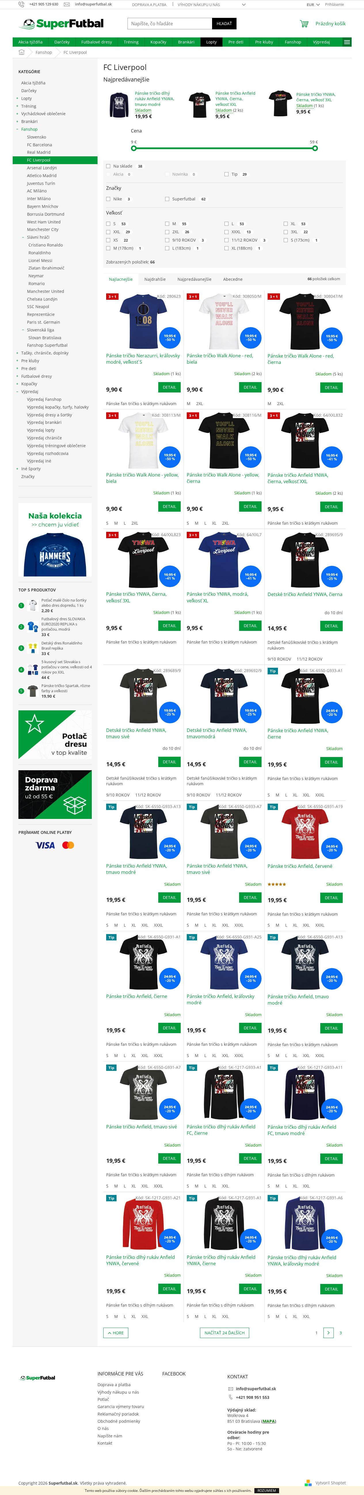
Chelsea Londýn (42, 299)
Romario (36, 283)
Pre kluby (30, 360)
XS (120, 240)
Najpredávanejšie (194, 279)
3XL (299, 231)
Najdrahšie (155, 279)
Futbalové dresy (36, 376)
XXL (121, 231)
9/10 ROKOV (188, 240)
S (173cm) (304, 240)
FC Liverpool (38, 160)
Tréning (28, 106)
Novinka (183, 174)
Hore (118, 1332)
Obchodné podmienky (119, 1421)
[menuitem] (30, 42)
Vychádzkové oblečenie (43, 113)
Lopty (26, 98)
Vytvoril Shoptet (331, 1482)
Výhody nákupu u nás (199, 4)
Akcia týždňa (33, 83)
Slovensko (36, 137)
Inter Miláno (39, 198)
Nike (121, 199)
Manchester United (45, 291)
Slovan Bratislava (44, 337)
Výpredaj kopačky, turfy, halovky (58, 407)
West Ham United (44, 222)
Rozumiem (267, 1490)
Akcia (121, 174)
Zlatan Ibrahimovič (46, 268)
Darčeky (29, 90)
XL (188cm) (246, 248)
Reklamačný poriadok (118, 1414)
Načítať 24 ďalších (225, 1332)
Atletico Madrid (42, 175)
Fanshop (29, 129)
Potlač (103, 1399)
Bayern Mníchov (42, 206)
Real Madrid (39, 152)
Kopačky (29, 383)
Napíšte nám (110, 1436)
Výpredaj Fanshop (44, 399)
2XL (180, 231)
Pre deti (28, 368)
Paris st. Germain (43, 322)
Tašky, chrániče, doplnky (44, 353)
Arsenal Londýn (42, 167)
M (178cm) (127, 248)
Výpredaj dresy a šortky (49, 415)
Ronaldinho (39, 252)
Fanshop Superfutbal (47, 345)
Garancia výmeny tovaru (121, 1406)
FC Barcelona (39, 144)
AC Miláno (37, 190)
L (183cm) (185, 248)
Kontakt (105, 1443)
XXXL (241, 231)
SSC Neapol (38, 306)
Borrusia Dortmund (45, 214)
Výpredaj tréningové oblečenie (56, 445)
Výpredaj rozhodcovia (47, 453)
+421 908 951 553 (252, 1397)
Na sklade (127, 166)
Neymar (36, 275)
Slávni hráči (38, 237)
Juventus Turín (41, 183)
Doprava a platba (149, 4)
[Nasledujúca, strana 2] (328, 1333)
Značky (28, 476)
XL (298, 223)
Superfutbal (188, 199)
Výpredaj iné (39, 461)
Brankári (29, 121)
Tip (239, 174)
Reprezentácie (41, 314)
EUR (311, 4)
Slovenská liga (40, 330)
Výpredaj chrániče (44, 438)
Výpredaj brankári (44, 422)
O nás (103, 1428)
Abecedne (233, 279)
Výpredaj (29, 391)
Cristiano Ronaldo (45, 245)
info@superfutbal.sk (256, 1388)
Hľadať (224, 23)
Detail (169, 387)
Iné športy (31, 468)
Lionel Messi (40, 260)
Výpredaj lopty (41, 430)
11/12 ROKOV (248, 240)
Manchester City (42, 229)
